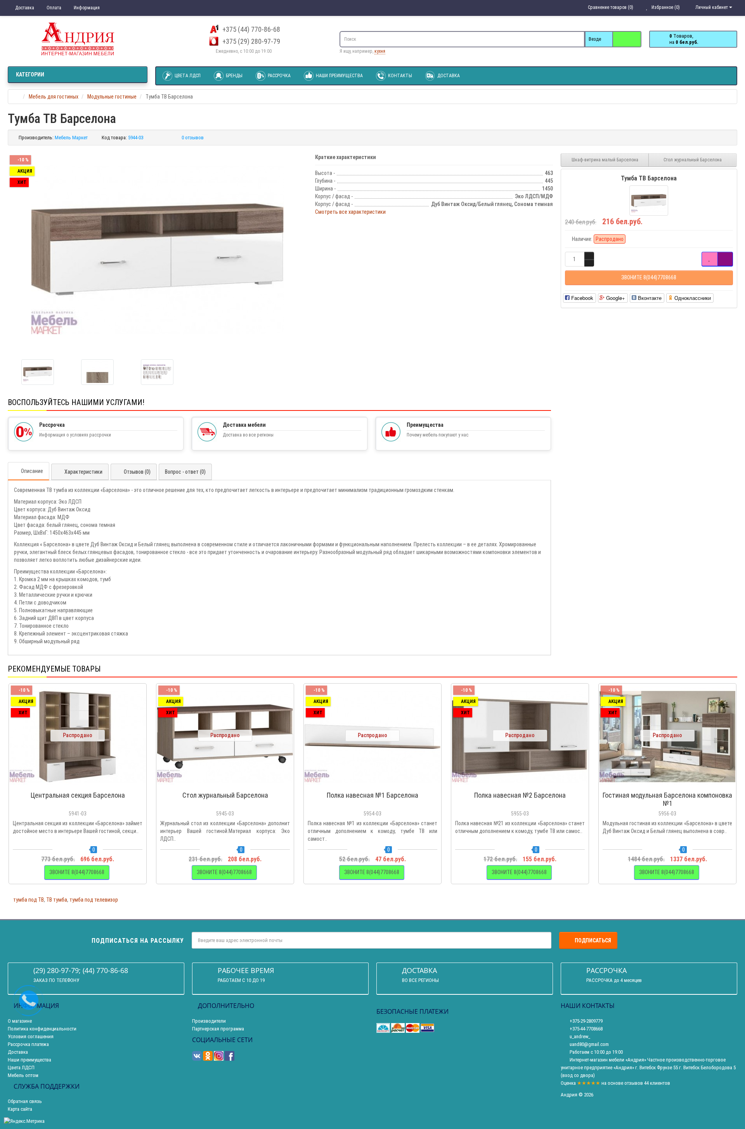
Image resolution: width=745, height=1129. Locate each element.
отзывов (633, 1083)
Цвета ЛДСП (187, 75)
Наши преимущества (339, 75)
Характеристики (83, 472)
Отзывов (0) (137, 472)
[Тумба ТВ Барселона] (157, 249)
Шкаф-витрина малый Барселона (605, 160)
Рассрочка (279, 75)
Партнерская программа (218, 1029)
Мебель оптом (23, 1075)
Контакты (399, 75)
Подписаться (593, 940)
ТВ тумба (56, 900)
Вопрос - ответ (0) (185, 472)
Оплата (53, 7)
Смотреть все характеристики (350, 212)
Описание (32, 471)
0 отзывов (193, 137)
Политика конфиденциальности (42, 1029)
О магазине (20, 1021)
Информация (86, 7)
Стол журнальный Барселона (693, 160)
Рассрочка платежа (28, 1044)
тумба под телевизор (93, 900)
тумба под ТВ (28, 900)
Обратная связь (25, 1101)
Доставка (24, 7)
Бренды (234, 75)
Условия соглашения (31, 1036)
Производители (209, 1021)
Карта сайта (20, 1109)
